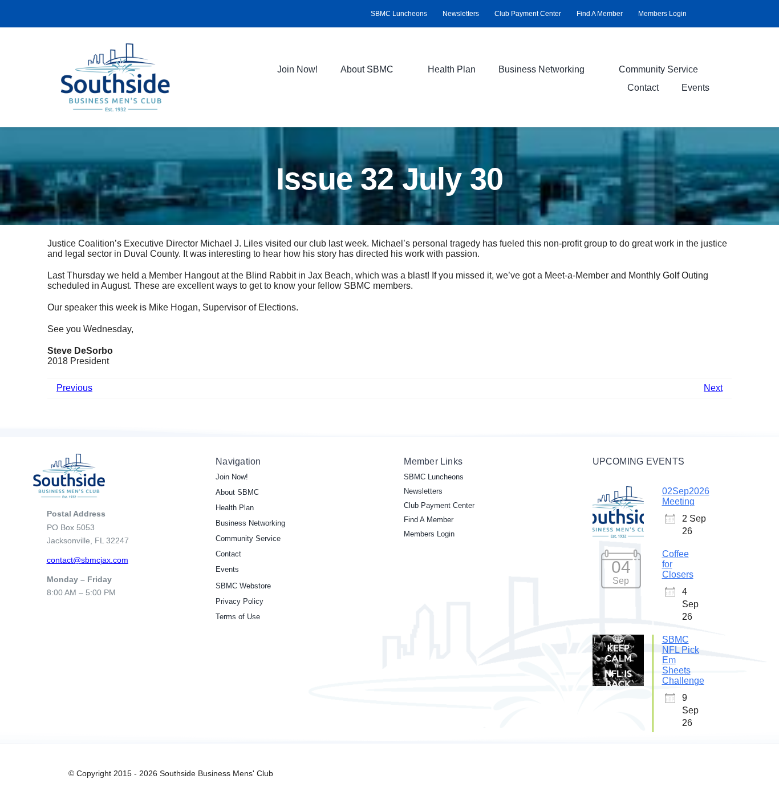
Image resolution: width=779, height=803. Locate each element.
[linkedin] (717, 13)
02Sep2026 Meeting (685, 496)
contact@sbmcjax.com (87, 559)
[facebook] (699, 13)
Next (713, 388)
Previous (74, 388)
